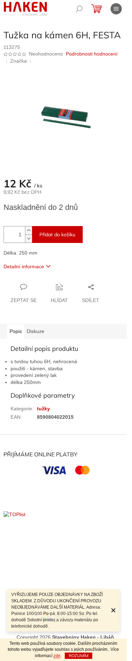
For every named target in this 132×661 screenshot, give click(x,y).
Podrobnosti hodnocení (92, 54)
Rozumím (78, 655)
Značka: (20, 61)
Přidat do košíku (57, 234)
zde (57, 655)
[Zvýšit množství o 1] (28, 230)
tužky (43, 408)
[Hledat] (79, 9)
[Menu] (116, 9)
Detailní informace (24, 266)
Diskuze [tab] (35, 331)
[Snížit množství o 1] (28, 239)
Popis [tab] (16, 331)
